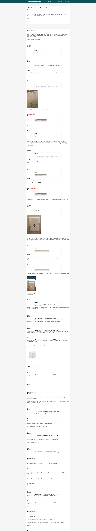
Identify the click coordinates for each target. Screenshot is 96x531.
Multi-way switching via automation (43, 37)
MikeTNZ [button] (29, 423)
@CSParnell (46, 134)
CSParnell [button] (29, 150)
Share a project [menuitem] (64, 1)
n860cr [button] (29, 9)
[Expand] (48, 53)
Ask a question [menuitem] (58, 1)
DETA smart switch (42, 34)
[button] (27, 9)
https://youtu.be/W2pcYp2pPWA (31, 164)
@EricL (28, 418)
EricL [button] (29, 30)
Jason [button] (29, 114)
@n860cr (37, 50)
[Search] (28, 1)
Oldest (29, 27)
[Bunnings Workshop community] (49, 1)
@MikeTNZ (39, 182)
